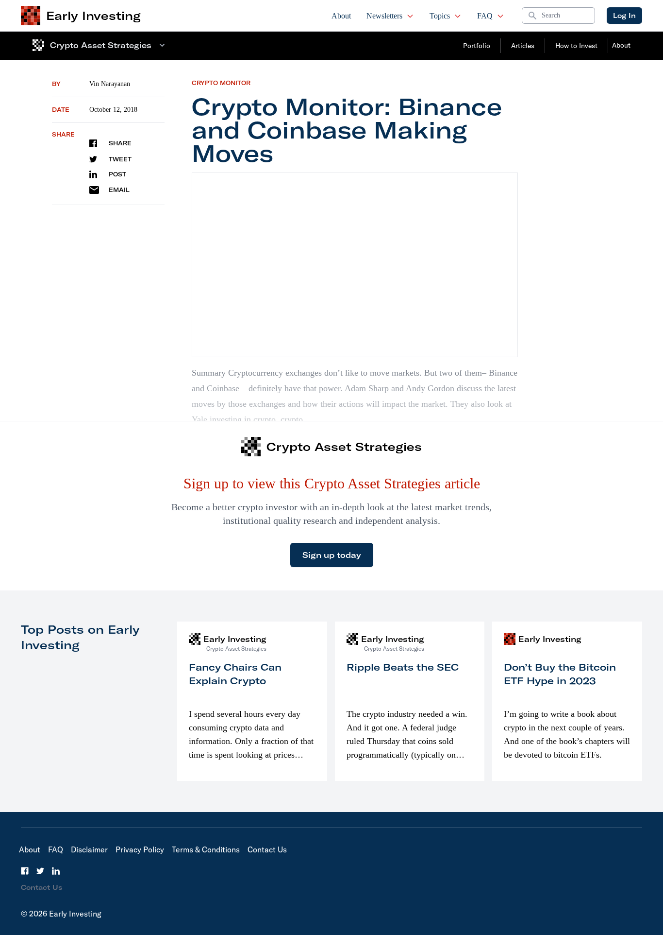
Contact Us (267, 849)
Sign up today (331, 555)
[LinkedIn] (56, 871)
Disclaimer (89, 849)
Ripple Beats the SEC (403, 667)
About (341, 16)
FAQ (485, 16)
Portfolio (476, 45)
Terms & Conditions (206, 849)
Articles (522, 45)
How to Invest (576, 45)
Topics (440, 16)
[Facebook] (25, 871)
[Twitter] (40, 871)
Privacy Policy (140, 849)
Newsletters (384, 16)
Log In (624, 15)
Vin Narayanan (109, 83)
